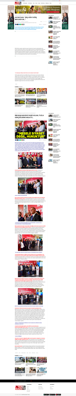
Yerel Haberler (45, 21)
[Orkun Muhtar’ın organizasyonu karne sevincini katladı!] (42, 101)
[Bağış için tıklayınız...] (11, 29)
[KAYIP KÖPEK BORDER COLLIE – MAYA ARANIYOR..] (50, 38)
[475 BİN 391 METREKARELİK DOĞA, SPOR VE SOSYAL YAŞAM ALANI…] (50, 27)
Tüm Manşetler (40, 119)
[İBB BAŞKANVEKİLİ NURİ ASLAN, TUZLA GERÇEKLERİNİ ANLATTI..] (31, 91)
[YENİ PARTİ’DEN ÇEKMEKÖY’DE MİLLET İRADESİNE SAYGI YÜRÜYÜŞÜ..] (50, 47)
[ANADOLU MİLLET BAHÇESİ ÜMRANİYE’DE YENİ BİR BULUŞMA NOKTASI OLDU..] (31, 101)
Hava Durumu (40, 386)
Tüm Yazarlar (52, 386)
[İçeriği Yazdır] (23, 24)
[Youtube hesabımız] (59, 0)
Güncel (28, 388)
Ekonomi (28, 386)
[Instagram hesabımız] (58, 0)
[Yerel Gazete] (18, 4)
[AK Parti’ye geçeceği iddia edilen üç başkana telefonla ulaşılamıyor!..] (42, 91)
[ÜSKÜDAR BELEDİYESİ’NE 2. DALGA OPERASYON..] (20, 101)
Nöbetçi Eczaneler (40, 388)
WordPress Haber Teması (26, 394)
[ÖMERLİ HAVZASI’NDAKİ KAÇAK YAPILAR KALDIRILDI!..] (50, 23)
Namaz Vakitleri (40, 387)
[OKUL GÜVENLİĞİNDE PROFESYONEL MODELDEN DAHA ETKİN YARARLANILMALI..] (50, 52)
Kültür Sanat (28, 390)
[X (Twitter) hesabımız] (57, 0)
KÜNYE (51, 387)
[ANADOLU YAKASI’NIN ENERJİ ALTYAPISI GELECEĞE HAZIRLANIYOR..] (50, 63)
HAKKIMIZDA (51, 388)
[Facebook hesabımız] (27, 380)
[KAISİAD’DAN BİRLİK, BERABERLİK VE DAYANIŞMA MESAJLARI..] (50, 18)
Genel (27, 387)
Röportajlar (28, 391)
